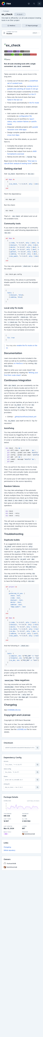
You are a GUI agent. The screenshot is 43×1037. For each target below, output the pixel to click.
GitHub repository (9, 850)
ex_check (7, 14)
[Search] (34, 3)
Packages (6, 11)
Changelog (7, 847)
